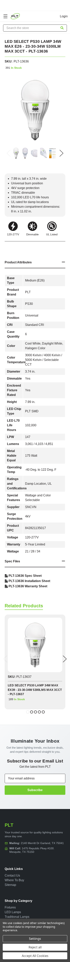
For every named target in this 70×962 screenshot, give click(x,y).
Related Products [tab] (24, 605)
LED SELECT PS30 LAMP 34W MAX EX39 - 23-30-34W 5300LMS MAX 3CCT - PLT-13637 (35, 690)
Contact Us (12, 875)
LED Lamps (13, 912)
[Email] (14, 246)
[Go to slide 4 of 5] (39, 712)
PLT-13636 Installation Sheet (29, 581)
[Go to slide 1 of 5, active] (27, 712)
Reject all (35, 947)
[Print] (21, 246)
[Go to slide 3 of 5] (35, 712)
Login (64, 16)
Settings (35, 938)
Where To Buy (14, 880)
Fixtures (10, 907)
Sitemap (10, 884)
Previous (8, 153)
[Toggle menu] (5, 16)
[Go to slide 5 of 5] (43, 712)
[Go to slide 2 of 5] (31, 712)
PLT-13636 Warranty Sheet (28, 586)
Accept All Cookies (35, 956)
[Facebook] (7, 246)
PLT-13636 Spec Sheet (25, 575)
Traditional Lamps (17, 916)
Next (61, 153)
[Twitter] (28, 246)
